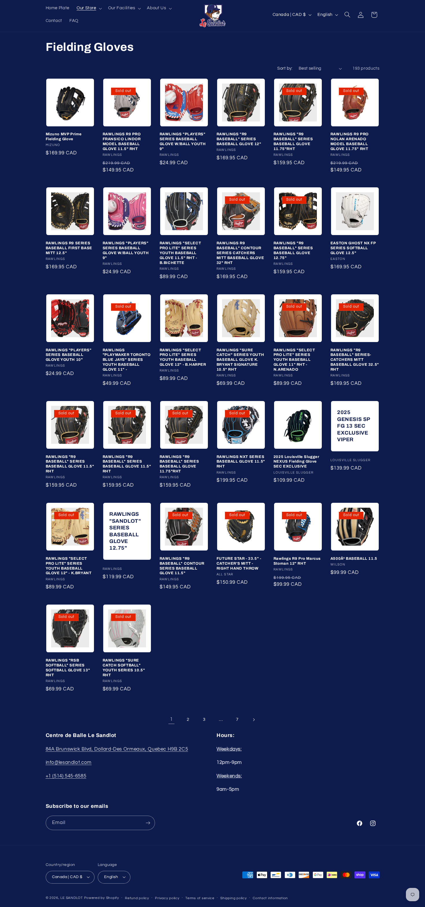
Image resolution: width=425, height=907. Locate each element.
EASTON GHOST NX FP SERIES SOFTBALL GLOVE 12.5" (353, 248)
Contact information (270, 898)
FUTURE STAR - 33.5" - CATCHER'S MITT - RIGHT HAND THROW (239, 563)
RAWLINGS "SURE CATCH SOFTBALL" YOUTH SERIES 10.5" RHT (124, 667)
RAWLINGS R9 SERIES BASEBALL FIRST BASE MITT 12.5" (69, 248)
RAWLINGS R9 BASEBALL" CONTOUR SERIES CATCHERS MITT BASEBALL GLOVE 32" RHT (240, 253)
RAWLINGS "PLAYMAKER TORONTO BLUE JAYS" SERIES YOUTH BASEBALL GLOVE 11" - (127, 360)
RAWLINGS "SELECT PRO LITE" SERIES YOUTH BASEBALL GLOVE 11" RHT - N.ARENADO (294, 360)
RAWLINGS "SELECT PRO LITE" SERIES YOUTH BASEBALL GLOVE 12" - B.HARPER (183, 357)
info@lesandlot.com (69, 762)
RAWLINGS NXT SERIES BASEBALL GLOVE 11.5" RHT (241, 462)
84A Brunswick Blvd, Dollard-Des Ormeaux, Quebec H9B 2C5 (117, 748)
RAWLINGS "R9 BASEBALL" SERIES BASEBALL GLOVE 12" (239, 139)
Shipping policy (233, 898)
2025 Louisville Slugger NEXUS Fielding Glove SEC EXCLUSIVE (296, 462)
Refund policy (137, 898)
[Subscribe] (147, 823)
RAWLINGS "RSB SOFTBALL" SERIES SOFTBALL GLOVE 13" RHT (68, 667)
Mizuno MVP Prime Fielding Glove (64, 136)
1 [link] (171, 719)
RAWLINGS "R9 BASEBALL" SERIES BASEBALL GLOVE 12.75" (293, 250)
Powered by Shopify (101, 897)
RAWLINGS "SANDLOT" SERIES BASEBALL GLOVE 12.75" (125, 531)
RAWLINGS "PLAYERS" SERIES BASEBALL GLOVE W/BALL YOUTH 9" (183, 141)
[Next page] (253, 719)
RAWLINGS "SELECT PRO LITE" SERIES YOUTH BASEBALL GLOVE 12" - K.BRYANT (69, 566)
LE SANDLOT (71, 897)
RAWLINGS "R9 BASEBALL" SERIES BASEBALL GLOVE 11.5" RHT (70, 464)
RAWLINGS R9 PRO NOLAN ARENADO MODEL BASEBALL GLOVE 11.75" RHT (349, 141)
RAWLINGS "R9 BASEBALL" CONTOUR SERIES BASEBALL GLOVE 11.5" (182, 566)
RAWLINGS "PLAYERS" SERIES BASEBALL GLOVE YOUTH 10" (69, 355)
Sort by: (284, 68)
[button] (88, 8)
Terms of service (200, 898)
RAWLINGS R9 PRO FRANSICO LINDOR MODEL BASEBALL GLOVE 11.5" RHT (122, 141)
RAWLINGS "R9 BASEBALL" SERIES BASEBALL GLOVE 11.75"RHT (293, 141)
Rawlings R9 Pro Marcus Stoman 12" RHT (297, 561)
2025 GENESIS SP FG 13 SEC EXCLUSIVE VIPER (353, 425)
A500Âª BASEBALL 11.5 (353, 559)
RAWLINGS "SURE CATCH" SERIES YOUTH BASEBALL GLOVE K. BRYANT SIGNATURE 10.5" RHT (240, 360)
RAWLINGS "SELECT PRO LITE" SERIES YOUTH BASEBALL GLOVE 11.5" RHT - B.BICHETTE (180, 253)
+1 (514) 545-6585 (66, 775)
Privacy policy (167, 898)
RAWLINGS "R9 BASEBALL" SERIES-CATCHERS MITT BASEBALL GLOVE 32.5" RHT (354, 360)
